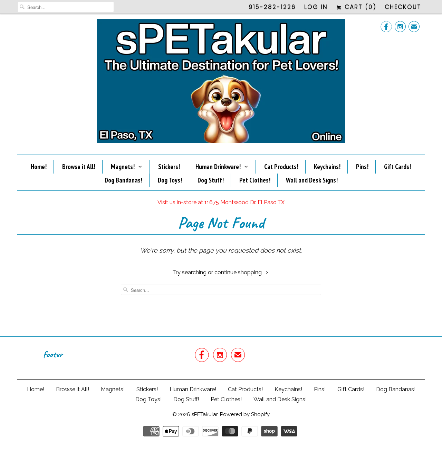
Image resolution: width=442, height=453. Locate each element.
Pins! (362, 167)
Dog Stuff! (211, 180)
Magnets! (123, 167)
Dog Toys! (170, 180)
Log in (316, 7)
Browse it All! (78, 167)
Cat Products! (281, 167)
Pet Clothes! (254, 180)
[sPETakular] (221, 83)
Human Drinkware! (218, 167)
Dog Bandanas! (123, 180)
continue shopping (238, 272)
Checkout (403, 7)
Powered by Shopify (245, 414)
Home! (39, 167)
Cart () (359, 7)
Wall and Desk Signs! (312, 180)
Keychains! (327, 167)
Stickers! (169, 167)
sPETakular (205, 414)
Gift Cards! (397, 167)
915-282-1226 (272, 7)
